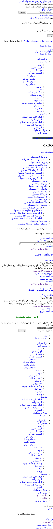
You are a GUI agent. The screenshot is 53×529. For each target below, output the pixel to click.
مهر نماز (38, 105)
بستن (50, 508)
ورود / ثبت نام (40, 501)
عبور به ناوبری (46, 1)
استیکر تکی (30, 76)
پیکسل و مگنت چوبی (32, 103)
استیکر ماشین (29, 81)
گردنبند (38, 97)
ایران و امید (36, 119)
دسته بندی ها (47, 152)
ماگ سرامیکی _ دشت (40, 289)
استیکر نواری (30, 84)
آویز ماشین (36, 67)
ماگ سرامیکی (35, 92)
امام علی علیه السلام (32, 117)
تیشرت (38, 108)
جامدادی (38, 87)
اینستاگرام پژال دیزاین (43, 138)
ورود (50, 36)
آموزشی (38, 127)
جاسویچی (37, 100)
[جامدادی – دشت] (49, 246)
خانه (50, 228)
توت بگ (38, 70)
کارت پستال (36, 95)
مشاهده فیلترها (46, 238)
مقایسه (43, 498)
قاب (40, 65)
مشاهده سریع (46, 276)
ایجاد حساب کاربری (39, 17)
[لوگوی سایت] (47, 9)
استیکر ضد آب (35, 73)
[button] (44, 273)
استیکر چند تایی (29, 79)
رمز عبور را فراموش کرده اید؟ (38, 41)
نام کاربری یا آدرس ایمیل (37, 22)
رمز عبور (44, 30)
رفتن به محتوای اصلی (29, 1)
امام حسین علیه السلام (31, 122)
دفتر (40, 89)
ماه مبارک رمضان (33, 125)
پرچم (39, 111)
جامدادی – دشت (44, 254)
